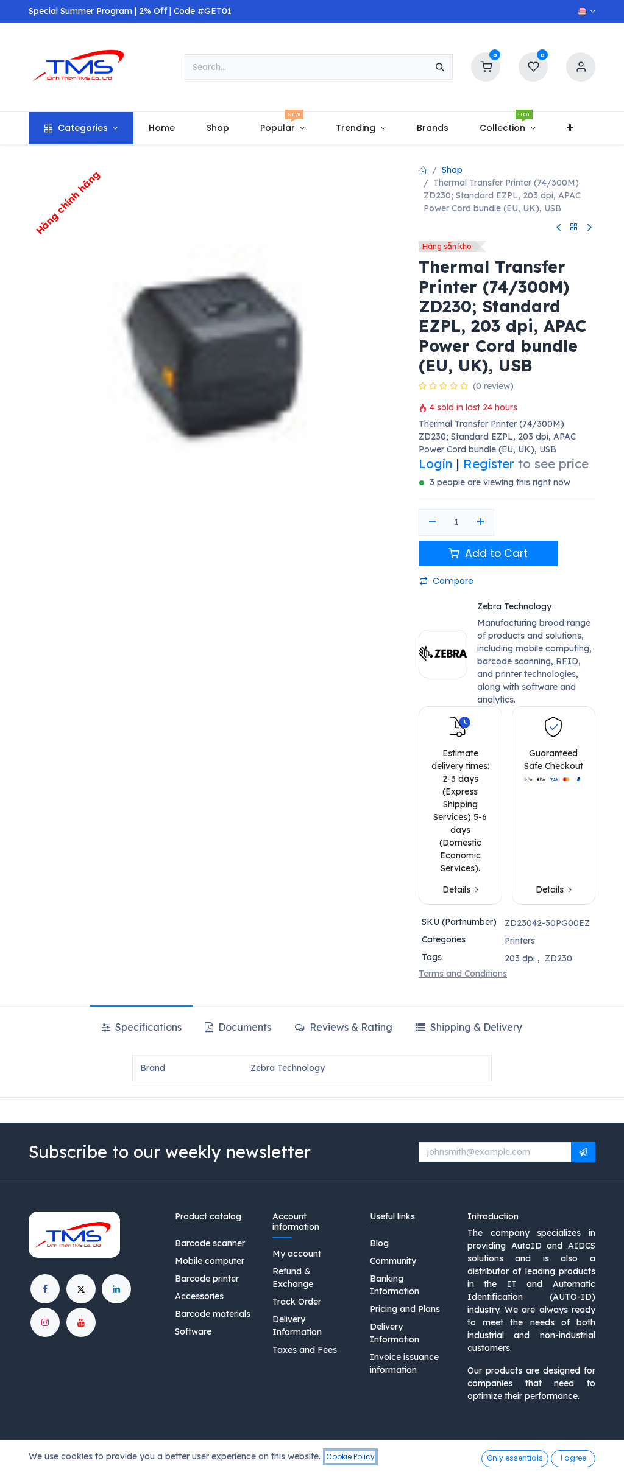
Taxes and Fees (304, 1349)
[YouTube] (81, 1322)
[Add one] (481, 522)
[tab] (469, 1027)
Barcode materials (212, 1313)
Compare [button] (453, 581)
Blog (379, 1243)
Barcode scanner (210, 1243)
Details (457, 890)
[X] (81, 1288)
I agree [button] (573, 1458)
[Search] (440, 67)
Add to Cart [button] (495, 553)
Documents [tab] (243, 1027)
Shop (452, 169)
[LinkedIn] (116, 1288)
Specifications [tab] (147, 1027)
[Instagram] (45, 1322)
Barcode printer (207, 1278)
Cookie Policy (350, 1456)
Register (488, 463)
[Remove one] (432, 522)
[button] (583, 1152)
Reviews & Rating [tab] (349, 1027)
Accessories (199, 1296)
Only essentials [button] (515, 1458)
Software (193, 1331)
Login (436, 463)
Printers (520, 940)
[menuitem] (81, 128)
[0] (485, 66)
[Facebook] (45, 1288)
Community (393, 1260)
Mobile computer (209, 1260)
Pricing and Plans (405, 1308)
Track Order (296, 1301)
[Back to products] (574, 227)
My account (296, 1253)
